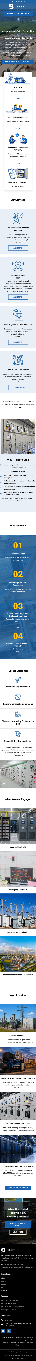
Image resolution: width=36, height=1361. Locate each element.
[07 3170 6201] (13, 1)
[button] (18, 19)
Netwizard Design (22, 1352)
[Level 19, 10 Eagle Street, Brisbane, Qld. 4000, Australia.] (2, 1324)
